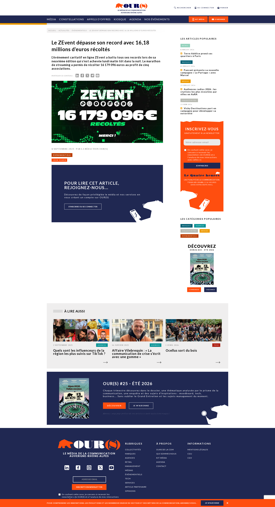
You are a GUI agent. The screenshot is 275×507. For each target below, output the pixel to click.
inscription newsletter (89, 487)
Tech (128, 478)
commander (194, 289)
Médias (129, 470)
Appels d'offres (99, 19)
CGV (189, 458)
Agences (130, 458)
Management (132, 466)
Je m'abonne (141, 405)
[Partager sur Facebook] (82, 76)
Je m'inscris (202, 165)
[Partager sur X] (87, 76)
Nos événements (157, 19)
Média (51, 19)
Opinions (130, 491)
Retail (128, 462)
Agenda (135, 19)
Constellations (71, 19)
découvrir (114, 405)
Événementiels (133, 474)
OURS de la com (165, 449)
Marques (130, 454)
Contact (161, 466)
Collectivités (133, 449)
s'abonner (220, 19)
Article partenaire (136, 487)
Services (130, 483)
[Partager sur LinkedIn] (77, 76)
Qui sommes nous (166, 454)
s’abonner (210, 289)
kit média (199, 19)
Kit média (161, 458)
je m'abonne (212, 503)
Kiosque (120, 19)
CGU (189, 454)
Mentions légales (197, 449)
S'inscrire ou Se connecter (82, 206)
